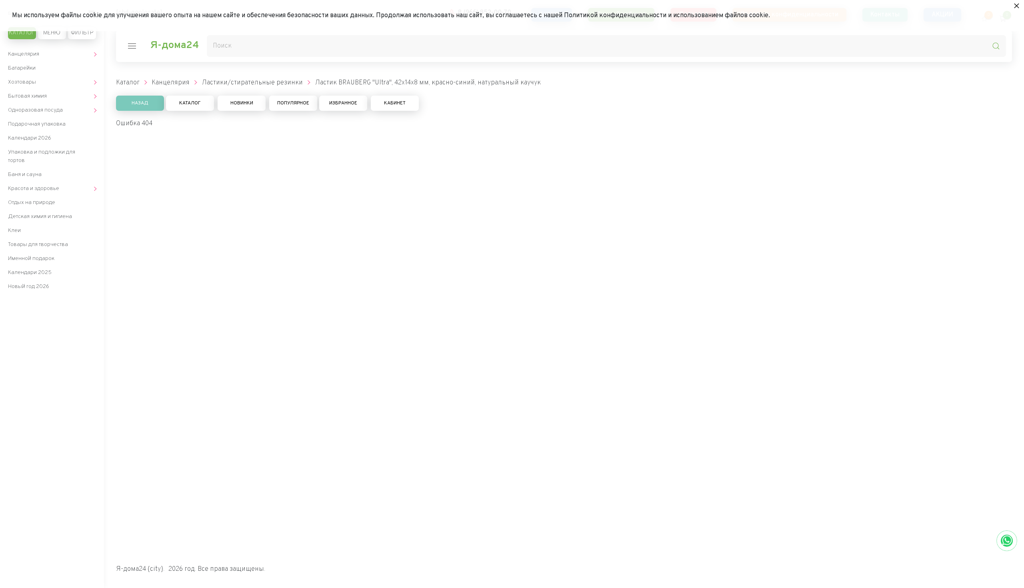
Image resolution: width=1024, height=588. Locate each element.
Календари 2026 (29, 138)
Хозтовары (22, 82)
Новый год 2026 (28, 286)
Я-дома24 (174, 45)
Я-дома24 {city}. (140, 569)
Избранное (343, 103)
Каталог (22, 33)
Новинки (241, 103)
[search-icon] (996, 46)
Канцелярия (23, 54)
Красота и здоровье (33, 188)
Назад (140, 103)
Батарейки (22, 68)
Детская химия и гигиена (40, 216)
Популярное (293, 103)
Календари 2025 (30, 272)
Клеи (14, 230)
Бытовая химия (27, 96)
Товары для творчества (38, 244)
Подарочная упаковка (37, 124)
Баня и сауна (25, 174)
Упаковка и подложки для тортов (41, 156)
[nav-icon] (132, 46)
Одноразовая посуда (35, 110)
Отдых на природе (31, 202)
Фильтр (82, 33)
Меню (51, 33)
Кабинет (395, 103)
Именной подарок (31, 258)
